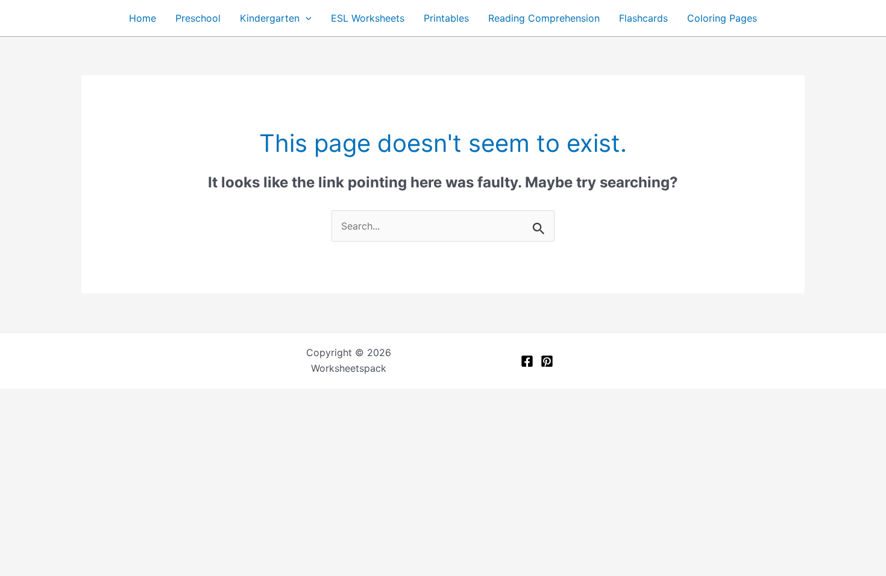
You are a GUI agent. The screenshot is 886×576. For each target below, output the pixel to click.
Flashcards (643, 18)
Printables (446, 18)
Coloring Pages (722, 18)
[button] (306, 18)
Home (142, 18)
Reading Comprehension (544, 18)
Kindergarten (270, 18)
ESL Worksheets (367, 18)
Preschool (198, 18)
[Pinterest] (547, 361)
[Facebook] (527, 361)
